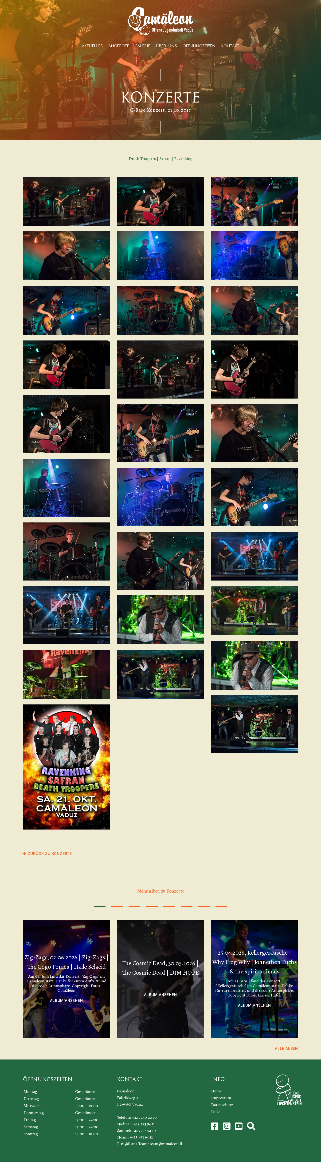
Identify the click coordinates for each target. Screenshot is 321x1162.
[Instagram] (227, 1128)
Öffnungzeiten (199, 45)
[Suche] (251, 1128)
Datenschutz (222, 1104)
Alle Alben (286, 1048)
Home (216, 1091)
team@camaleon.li (166, 1143)
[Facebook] (215, 1128)
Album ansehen (66, 1000)
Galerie (142, 45)
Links (215, 1111)
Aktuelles (92, 45)
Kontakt (230, 45)
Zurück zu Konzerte (49, 853)
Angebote (118, 45)
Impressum (221, 1098)
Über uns (166, 45)
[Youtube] (239, 1128)
